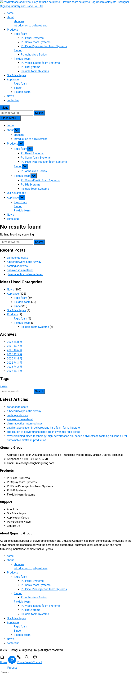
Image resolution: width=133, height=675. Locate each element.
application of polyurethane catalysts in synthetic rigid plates (43, 431)
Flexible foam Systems (35, 71)
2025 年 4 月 (14, 358)
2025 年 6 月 (14, 350)
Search (39, 112)
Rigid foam (20, 33)
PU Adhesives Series (34, 54)
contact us (13, 100)
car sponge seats (17, 257)
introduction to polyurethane (30, 25)
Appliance (13, 79)
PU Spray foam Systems (36, 42)
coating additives (17, 266)
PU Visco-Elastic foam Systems (40, 62)
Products (12, 29)
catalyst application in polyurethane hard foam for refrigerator (44, 427)
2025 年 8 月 (14, 342)
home (10, 13)
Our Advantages (16, 75)
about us (19, 21)
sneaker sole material (20, 270)
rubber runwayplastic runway (24, 261)
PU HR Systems (30, 67)
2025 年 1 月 (14, 371)
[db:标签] (3, 386)
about (10, 17)
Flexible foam (22, 58)
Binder (18, 50)
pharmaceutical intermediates (25, 274)
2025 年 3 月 (14, 362)
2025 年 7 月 (14, 346)
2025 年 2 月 (14, 366)
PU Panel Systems (32, 38)
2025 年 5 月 (14, 354)
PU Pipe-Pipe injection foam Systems (44, 46)
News (10, 96)
